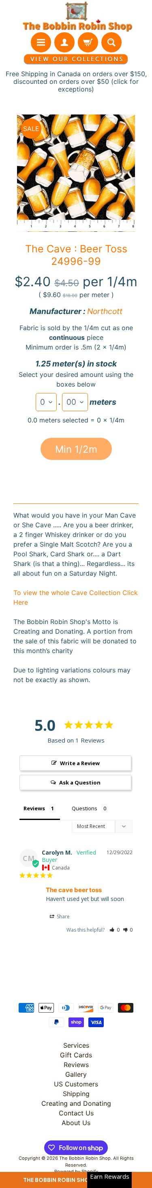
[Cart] (88, 42)
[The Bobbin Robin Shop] (76, 16)
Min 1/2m (76, 449)
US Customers (76, 1084)
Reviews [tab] (34, 808)
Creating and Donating (76, 1103)
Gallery (76, 1074)
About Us (76, 1123)
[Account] (64, 42)
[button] (76, 1180)
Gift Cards (76, 1055)
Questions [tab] (84, 808)
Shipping (76, 1094)
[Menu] (41, 42)
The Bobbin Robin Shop (85, 1158)
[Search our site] (111, 42)
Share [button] (63, 916)
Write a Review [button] (80, 763)
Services (76, 1045)
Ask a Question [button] (80, 782)
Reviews (76, 1065)
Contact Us (76, 1113)
